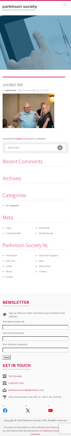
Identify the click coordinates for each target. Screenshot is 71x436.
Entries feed (44, 227)
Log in (9, 227)
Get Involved (44, 266)
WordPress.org (46, 233)
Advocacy (10, 260)
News (41, 260)
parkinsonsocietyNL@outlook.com (26, 390)
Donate (9, 276)
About (9, 271)
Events (9, 266)
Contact (43, 271)
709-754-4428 (15, 376)
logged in (20, 138)
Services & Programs (48, 255)
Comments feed (13, 233)
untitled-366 (13, 84)
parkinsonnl (11, 90)
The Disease (11, 255)
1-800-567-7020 (16, 383)
